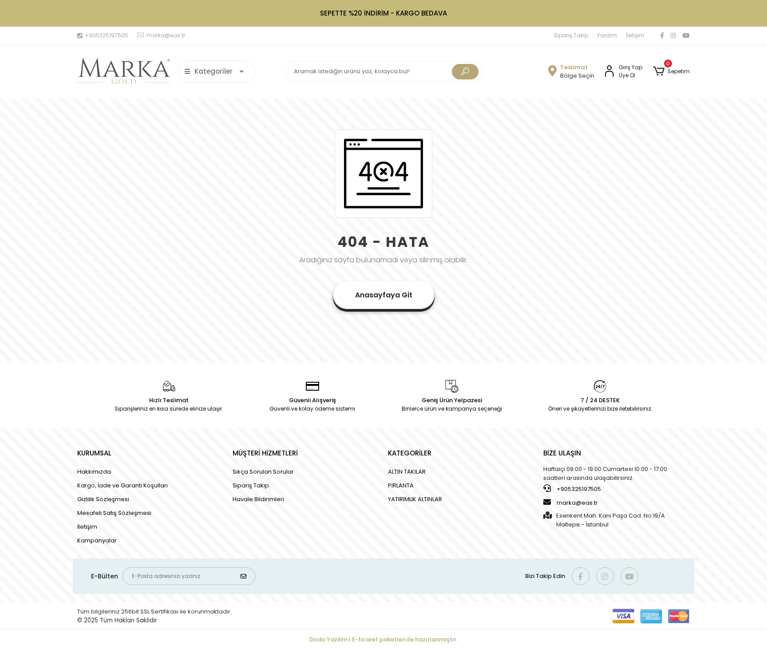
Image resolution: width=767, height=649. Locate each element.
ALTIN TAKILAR (407, 471)
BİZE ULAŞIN (562, 453)
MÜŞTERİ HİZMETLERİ (265, 453)
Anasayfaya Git (383, 295)
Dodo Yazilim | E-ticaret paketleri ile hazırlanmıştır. (383, 639)
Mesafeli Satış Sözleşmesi (114, 513)
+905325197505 (578, 489)
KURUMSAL (94, 453)
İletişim (635, 35)
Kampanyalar (97, 540)
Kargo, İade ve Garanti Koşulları (122, 485)
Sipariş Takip (571, 35)
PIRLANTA (401, 485)
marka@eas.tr (577, 503)
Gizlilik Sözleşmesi (103, 499)
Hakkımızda (94, 471)
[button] (671, 71)
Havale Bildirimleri (258, 499)
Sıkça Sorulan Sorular (263, 471)
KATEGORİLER (409, 453)
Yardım (607, 35)
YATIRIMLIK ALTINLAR (415, 499)
